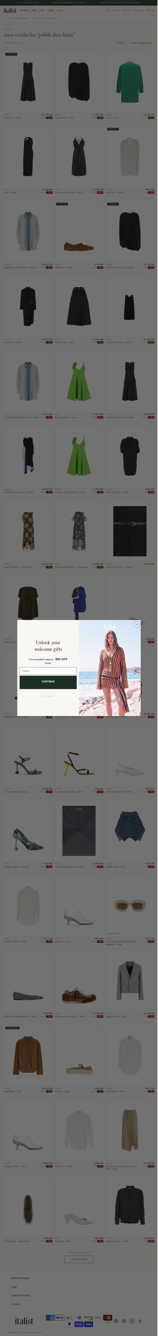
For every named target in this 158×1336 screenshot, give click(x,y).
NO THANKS (47, 696)
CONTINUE (47, 681)
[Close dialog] (135, 624)
